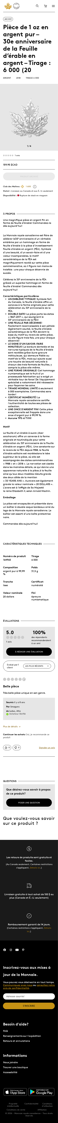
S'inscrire (29, 1005)
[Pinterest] (23, 950)
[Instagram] (10, 950)
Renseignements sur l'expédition (22, 1035)
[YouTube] (17, 950)
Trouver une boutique (15, 1067)
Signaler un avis (47, 747)
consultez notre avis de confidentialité (29, 987)
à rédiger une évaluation (29, 651)
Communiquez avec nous (17, 985)
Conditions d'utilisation (47, 1104)
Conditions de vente (16, 1109)
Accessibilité (10, 1072)
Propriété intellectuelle (13, 1104)
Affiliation (42, 1109)
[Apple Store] (15, 1092)
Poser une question (29, 802)
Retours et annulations (16, 1040)
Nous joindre (10, 1062)
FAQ (5, 1031)
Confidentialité (31, 1103)
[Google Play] (41, 1092)
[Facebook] (4, 950)
